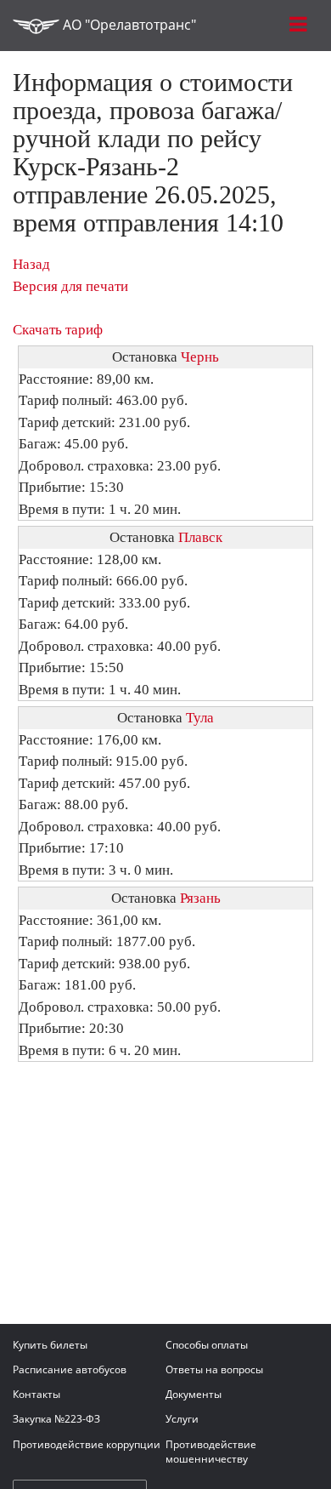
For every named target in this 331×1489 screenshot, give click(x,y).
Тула (200, 718)
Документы (194, 1394)
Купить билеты (50, 1345)
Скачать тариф (58, 330)
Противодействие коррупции (86, 1444)
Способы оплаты (207, 1345)
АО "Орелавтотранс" (127, 24)
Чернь (200, 357)
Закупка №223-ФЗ (56, 1419)
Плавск (200, 537)
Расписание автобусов (69, 1369)
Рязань (200, 898)
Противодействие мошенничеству (211, 1451)
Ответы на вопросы (214, 1369)
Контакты (36, 1394)
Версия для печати (70, 286)
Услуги (182, 1419)
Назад (31, 264)
